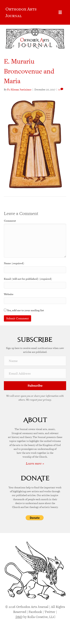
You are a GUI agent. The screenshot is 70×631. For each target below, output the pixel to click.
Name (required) (14, 263)
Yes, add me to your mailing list (25, 310)
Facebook (35, 611)
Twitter (50, 611)
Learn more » (35, 463)
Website (8, 294)
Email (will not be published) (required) (28, 279)
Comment (10, 221)
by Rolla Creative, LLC (35, 616)
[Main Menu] (60, 12)
